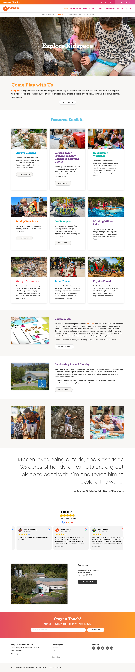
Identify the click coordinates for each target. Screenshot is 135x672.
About (128, 8)
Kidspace (15, 90)
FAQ (53, 651)
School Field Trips (74, 15)
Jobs (53, 654)
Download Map (64, 346)
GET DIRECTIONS (87, 582)
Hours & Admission (48, 15)
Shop (111, 2)
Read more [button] (92, 547)
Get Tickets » (16, 657)
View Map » (15, 654)
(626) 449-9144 (17, 651)
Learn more (24, 174)
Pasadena (90, 324)
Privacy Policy (53, 667)
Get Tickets (125, 2)
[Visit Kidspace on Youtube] (102, 648)
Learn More (62, 183)
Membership (109, 8)
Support (120, 8)
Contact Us (56, 657)
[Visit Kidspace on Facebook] (98, 648)
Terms (61, 667)
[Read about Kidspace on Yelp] (107, 648)
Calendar (105, 2)
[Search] (101, 2)
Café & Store (89, 15)
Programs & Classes (78, 8)
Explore (61, 15)
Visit (66, 8)
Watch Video (63, 390)
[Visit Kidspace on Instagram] (93, 648)
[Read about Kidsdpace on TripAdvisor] (111, 648)
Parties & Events (95, 8)
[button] (122, 538)
